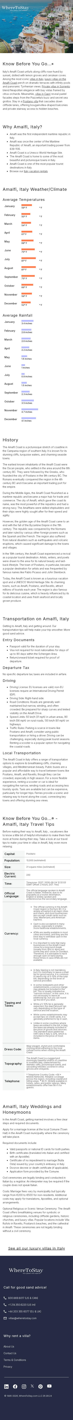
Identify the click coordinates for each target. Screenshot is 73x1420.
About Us (9, 1346)
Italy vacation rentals (36, 171)
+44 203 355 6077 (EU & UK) (24, 1311)
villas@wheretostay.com (22, 1318)
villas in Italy (36, 79)
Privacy (8, 1366)
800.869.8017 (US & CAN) (23, 1297)
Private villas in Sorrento (56, 86)
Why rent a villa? (17, 1336)
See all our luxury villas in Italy (36, 1248)
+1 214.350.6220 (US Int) (22, 1304)
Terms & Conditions (15, 1359)
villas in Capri (42, 93)
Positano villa (30, 101)
